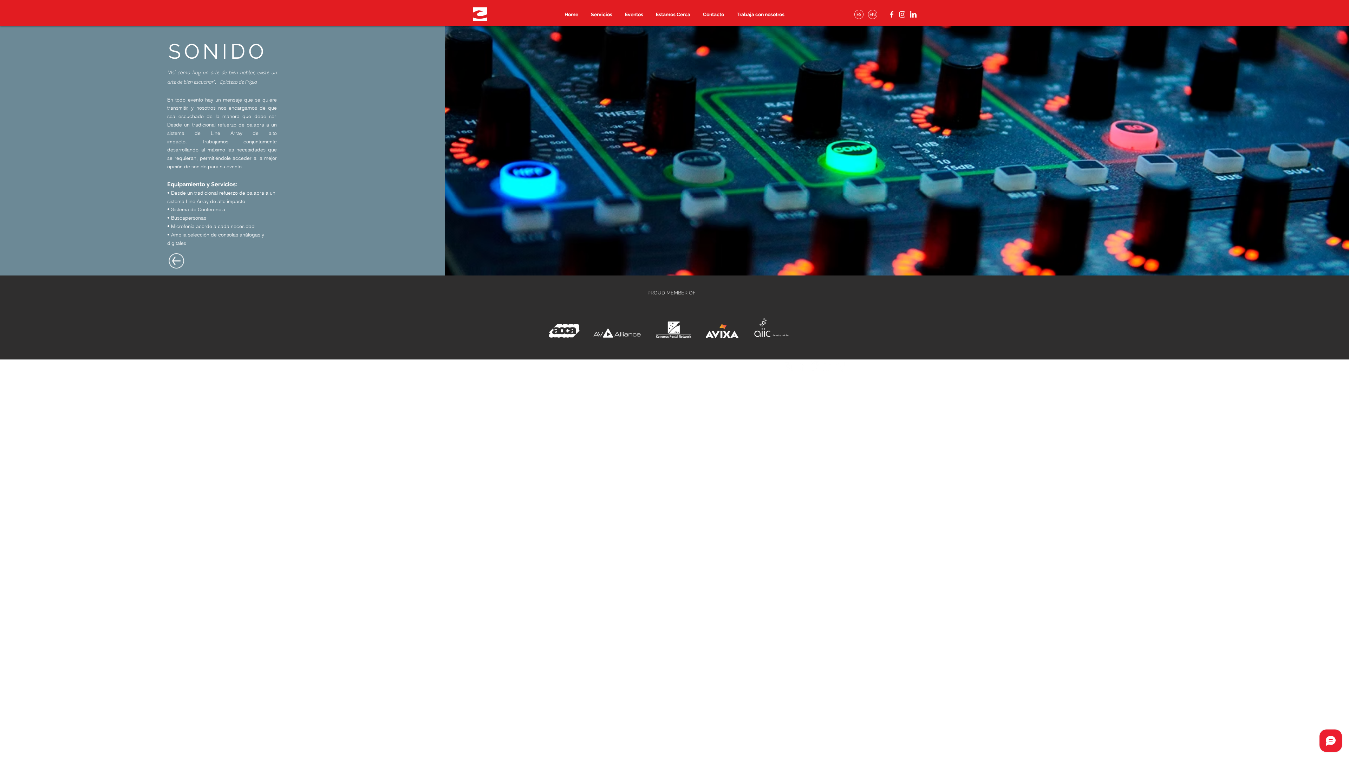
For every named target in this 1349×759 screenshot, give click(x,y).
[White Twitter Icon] (813, 366)
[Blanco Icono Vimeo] (839, 366)
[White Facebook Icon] (800, 366)
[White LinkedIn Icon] (826, 366)
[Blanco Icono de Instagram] (787, 366)
